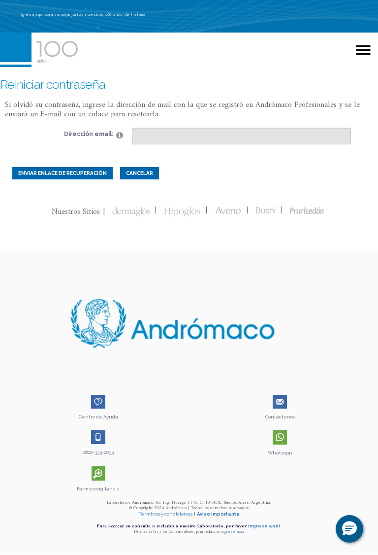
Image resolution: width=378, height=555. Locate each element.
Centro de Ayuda (98, 416)
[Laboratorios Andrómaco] (82, 49)
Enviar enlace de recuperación (62, 173)
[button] (349, 529)
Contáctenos (280, 416)
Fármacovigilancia (98, 488)
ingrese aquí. (265, 525)
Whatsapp (280, 452)
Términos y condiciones (165, 514)
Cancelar (139, 173)
